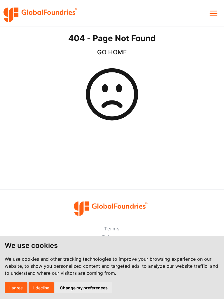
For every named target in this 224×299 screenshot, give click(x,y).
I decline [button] (41, 287)
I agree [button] (16, 287)
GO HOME (112, 52)
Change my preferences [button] (84, 287)
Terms (112, 229)
